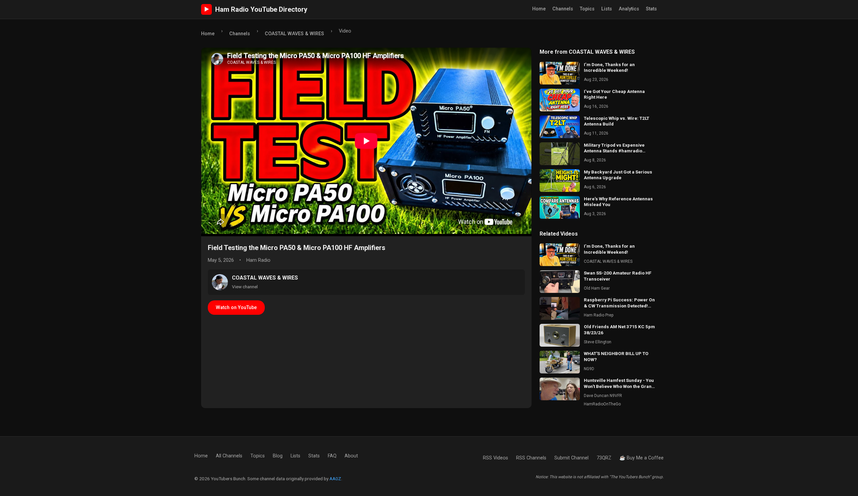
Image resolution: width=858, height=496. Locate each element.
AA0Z (335, 478)
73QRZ (604, 458)
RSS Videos (495, 458)
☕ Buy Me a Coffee (641, 458)
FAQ (332, 456)
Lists (606, 9)
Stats (651, 9)
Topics (587, 9)
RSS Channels (531, 458)
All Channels (229, 456)
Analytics (629, 9)
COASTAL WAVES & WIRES (294, 34)
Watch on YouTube (236, 307)
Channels (562, 9)
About (351, 456)
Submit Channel (571, 458)
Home (539, 9)
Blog (278, 456)
